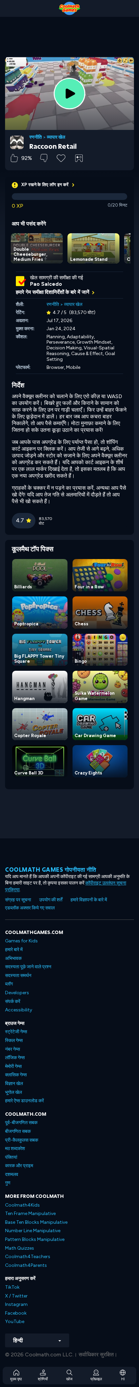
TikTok (12, 1287)
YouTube (14, 1321)
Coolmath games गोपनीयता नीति (50, 869)
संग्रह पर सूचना (18, 900)
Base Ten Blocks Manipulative (36, 1222)
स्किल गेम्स (14, 1040)
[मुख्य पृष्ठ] (69, 8)
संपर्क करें (12, 1001)
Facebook (16, 1313)
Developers (17, 993)
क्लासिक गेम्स (16, 1075)
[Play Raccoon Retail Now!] (69, 93)
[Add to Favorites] (61, 157)
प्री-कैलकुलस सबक (21, 1140)
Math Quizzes (19, 1248)
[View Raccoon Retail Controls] (79, 158)
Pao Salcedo (46, 284)
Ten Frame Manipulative (30, 1213)
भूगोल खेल (13, 1092)
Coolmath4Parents (26, 1265)
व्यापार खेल (56, 137)
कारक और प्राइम (19, 1166)
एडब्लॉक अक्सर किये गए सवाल (30, 908)
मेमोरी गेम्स (13, 1066)
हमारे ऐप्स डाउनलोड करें (24, 1101)
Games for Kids (21, 941)
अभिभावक (13, 958)
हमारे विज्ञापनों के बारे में (89, 900)
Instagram (16, 1304)
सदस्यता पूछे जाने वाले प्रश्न (28, 967)
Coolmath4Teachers (27, 1256)
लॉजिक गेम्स (15, 1058)
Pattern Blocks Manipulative (34, 1239)
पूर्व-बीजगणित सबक (21, 1122)
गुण (7, 1183)
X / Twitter (16, 1296)
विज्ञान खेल (14, 1083)
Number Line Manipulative (32, 1231)
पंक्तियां (11, 1157)
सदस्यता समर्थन (18, 975)
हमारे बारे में (14, 949)
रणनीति (35, 137)
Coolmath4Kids (22, 1205)
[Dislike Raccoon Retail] (43, 158)
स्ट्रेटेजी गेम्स (16, 1032)
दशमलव (11, 1174)
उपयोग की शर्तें (50, 900)
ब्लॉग (9, 984)
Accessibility (18, 1010)
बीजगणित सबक (18, 1131)
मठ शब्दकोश (15, 1148)
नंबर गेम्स (12, 1049)
